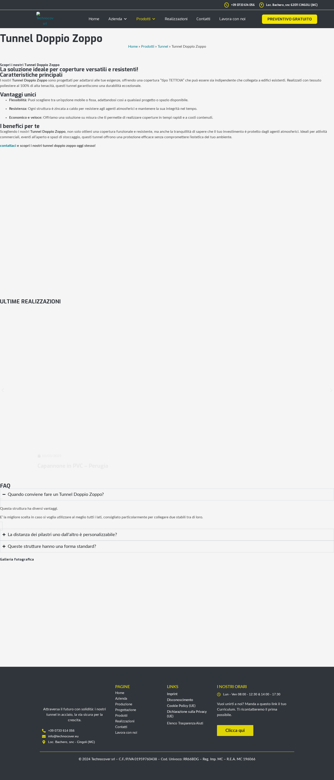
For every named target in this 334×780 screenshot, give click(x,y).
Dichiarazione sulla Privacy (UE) (187, 714)
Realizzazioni (176, 19)
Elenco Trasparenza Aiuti (185, 723)
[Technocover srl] (74, 693)
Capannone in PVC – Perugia (72, 466)
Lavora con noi (232, 19)
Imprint (172, 694)
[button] (3, 390)
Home (94, 19)
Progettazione (125, 710)
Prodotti (143, 19)
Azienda (115, 19)
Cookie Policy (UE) (181, 706)
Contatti (203, 19)
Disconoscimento (180, 700)
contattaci (8, 146)
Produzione (123, 704)
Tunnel (163, 46)
